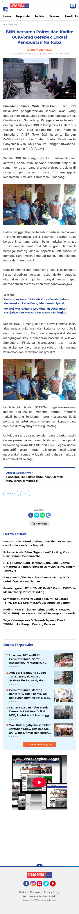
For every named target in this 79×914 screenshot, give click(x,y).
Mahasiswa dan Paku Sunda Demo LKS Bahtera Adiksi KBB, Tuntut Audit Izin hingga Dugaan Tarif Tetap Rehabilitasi (30, 711)
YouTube (55, 888)
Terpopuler (23, 16)
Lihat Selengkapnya (39, 744)
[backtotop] (39, 867)
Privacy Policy (52, 892)
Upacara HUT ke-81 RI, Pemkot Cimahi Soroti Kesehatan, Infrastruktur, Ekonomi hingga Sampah (27, 659)
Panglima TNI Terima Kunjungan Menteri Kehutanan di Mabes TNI (34, 478)
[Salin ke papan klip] (48, 515)
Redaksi (23, 892)
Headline (11, 493)
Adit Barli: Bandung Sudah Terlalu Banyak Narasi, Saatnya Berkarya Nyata (27, 676)
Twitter (47, 888)
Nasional (54, 16)
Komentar (41, 523)
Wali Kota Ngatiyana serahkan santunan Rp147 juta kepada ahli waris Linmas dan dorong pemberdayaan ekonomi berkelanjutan (30, 729)
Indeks (39, 16)
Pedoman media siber (35, 896)
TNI (25, 493)
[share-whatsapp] (42, 515)
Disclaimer (36, 892)
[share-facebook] (30, 515)
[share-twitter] (36, 515)
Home (7, 16)
